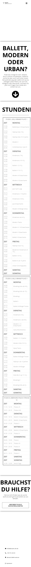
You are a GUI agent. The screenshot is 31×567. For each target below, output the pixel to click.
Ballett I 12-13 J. (17, 165)
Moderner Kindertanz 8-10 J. (20, 251)
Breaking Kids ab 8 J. (20, 385)
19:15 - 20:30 (6, 147)
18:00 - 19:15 (8, 417)
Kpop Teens (17, 348)
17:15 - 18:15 (6, 361)
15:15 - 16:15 (6, 380)
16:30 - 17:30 (6, 320)
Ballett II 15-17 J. (17, 170)
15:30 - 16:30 (6, 160)
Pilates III (17, 433)
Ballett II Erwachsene (19, 237)
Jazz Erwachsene (17, 204)
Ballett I (15, 301)
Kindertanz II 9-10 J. (18, 160)
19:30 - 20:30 (8, 447)
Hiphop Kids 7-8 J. (18, 132)
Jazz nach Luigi (17, 189)
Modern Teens (17, 222)
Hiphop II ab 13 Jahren (20, 362)
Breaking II (16, 380)
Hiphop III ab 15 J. (18, 246)
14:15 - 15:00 (6, 217)
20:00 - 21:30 (6, 330)
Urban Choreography (19, 266)
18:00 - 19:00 (6, 142)
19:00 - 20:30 (8, 430)
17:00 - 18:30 (6, 261)
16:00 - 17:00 (6, 137)
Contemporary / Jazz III (19, 147)
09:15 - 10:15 (6, 189)
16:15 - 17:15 (6, 165)
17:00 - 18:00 (6, 199)
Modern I (15, 142)
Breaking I (16, 296)
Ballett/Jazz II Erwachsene (20, 127)
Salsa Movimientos (19, 330)
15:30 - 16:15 (6, 315)
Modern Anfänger (19, 367)
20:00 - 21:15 (6, 180)
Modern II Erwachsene (19, 180)
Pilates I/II (17, 407)
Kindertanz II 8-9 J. (18, 199)
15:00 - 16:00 (6, 251)
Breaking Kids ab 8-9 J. (20, 286)
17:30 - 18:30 (6, 170)
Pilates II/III (17, 410)
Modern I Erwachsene (19, 232)
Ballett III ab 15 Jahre (19, 261)
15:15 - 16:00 (6, 132)
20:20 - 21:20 (8, 423)
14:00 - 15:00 (6, 246)
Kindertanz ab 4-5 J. (18, 217)
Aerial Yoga (17, 463)
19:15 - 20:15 (6, 301)
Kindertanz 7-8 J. (17, 155)
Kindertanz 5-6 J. (18, 315)
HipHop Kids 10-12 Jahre (20, 137)
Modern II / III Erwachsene (20, 227)
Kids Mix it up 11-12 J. (20, 375)
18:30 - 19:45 (6, 175)
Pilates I (16, 440)
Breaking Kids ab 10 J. (20, 291)
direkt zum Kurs (15, 539)
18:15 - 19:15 (8, 443)
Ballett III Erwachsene (21, 430)
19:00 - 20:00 (6, 232)
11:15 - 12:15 (8, 407)
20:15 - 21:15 (6, 306)
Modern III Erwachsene (19, 175)
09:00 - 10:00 (8, 440)
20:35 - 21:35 (8, 433)
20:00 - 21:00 (6, 209)
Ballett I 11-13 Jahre (19, 338)
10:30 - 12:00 (6, 127)
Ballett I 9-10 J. (17, 256)
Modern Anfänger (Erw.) (20, 209)
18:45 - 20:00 (6, 325)
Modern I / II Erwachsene (17, 325)
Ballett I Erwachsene (20, 420)
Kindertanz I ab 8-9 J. (20, 320)
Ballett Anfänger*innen (20, 306)
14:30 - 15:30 (6, 155)
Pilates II (16, 423)
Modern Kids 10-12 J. (20, 343)
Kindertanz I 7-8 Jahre (19, 194)
